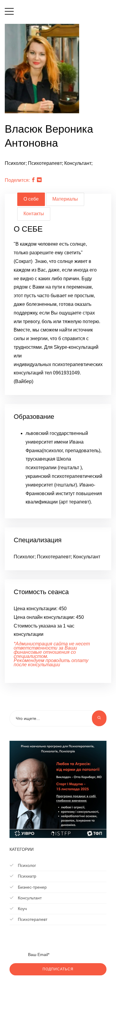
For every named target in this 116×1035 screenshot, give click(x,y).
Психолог (26, 865)
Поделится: (17, 180)
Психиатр (26, 876)
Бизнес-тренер (32, 887)
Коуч (22, 908)
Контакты (33, 213)
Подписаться (58, 969)
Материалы (65, 199)
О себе (31, 199)
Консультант (29, 897)
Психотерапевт (32, 919)
